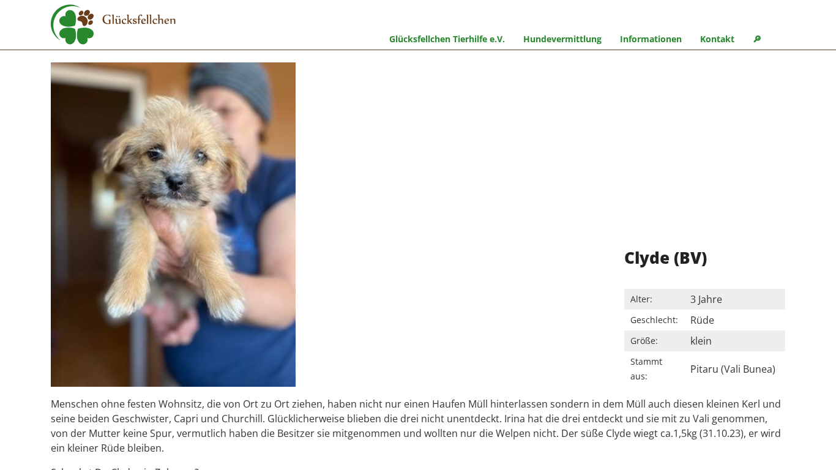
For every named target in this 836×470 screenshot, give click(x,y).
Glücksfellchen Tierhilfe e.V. (447, 39)
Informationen (651, 39)
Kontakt (717, 39)
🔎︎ (757, 39)
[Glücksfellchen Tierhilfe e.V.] (113, 26)
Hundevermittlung (562, 39)
